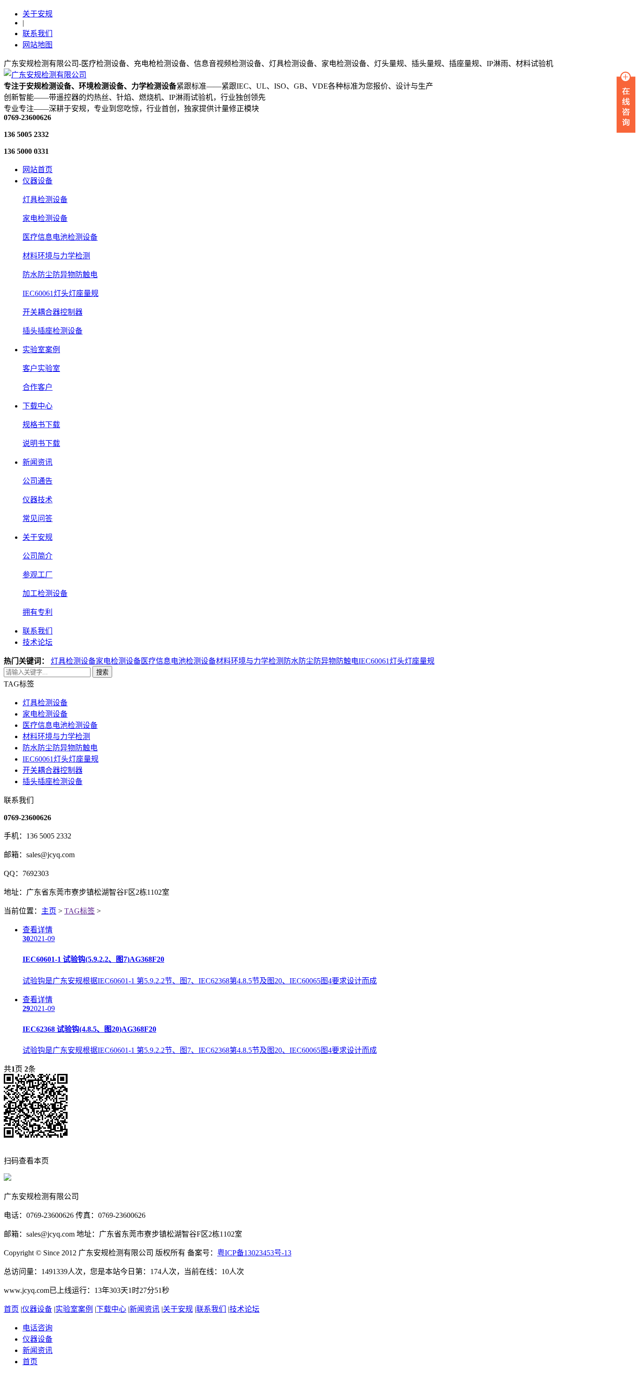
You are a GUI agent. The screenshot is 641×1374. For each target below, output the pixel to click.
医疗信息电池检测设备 (60, 237)
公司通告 (38, 481)
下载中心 (38, 406)
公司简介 (38, 556)
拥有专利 (38, 612)
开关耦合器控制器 (53, 312)
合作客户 (38, 387)
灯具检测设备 (45, 200)
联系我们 (38, 34)
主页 (48, 911)
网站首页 (38, 170)
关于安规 (38, 14)
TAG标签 (79, 911)
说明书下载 (41, 443)
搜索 (102, 672)
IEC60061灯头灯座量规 (61, 293)
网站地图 (38, 45)
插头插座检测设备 (53, 331)
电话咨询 (38, 1328)
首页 (11, 1309)
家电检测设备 (45, 218)
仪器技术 (38, 500)
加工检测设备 (45, 593)
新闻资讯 (38, 462)
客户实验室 (41, 368)
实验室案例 (41, 350)
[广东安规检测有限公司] (45, 75)
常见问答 (38, 518)
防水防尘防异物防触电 (60, 275)
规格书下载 (41, 425)
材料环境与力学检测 (56, 256)
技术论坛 (38, 642)
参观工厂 (38, 575)
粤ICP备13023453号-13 (254, 1253)
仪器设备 (38, 181)
